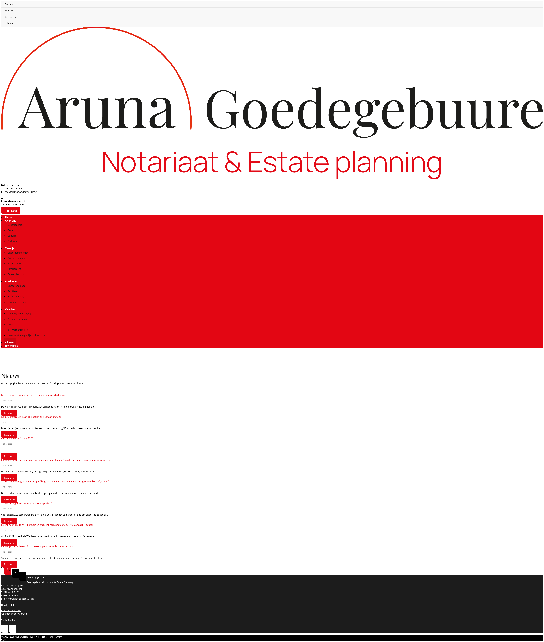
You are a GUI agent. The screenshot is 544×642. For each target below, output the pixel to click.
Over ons (11, 220)
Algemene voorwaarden (20, 319)
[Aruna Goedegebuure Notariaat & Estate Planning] (272, 28)
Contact (12, 235)
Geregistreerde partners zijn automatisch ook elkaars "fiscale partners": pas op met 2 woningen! (56, 460)
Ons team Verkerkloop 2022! (17, 438)
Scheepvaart (14, 263)
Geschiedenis (15, 224)
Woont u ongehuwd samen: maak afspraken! (26, 503)
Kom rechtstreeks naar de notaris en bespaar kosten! (31, 417)
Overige (10, 309)
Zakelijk (10, 248)
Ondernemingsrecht (18, 252)
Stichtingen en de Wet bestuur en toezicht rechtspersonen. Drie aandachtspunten (47, 524)
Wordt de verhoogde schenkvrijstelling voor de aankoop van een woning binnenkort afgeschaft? (56, 481)
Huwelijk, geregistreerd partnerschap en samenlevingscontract (37, 546)
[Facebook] (12, 629)
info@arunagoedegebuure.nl (21, 192)
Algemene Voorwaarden (14, 613)
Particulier (11, 281)
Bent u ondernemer (18, 302)
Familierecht (14, 268)
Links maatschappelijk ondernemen (27, 335)
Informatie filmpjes (18, 329)
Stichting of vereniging (19, 313)
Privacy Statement (11, 610)
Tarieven (12, 241)
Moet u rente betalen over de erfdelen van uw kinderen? (33, 395)
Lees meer (9, 413)
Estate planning (16, 274)
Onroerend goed (17, 258)
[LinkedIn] (4, 629)
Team (11, 230)
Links (10, 324)
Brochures (11, 346)
